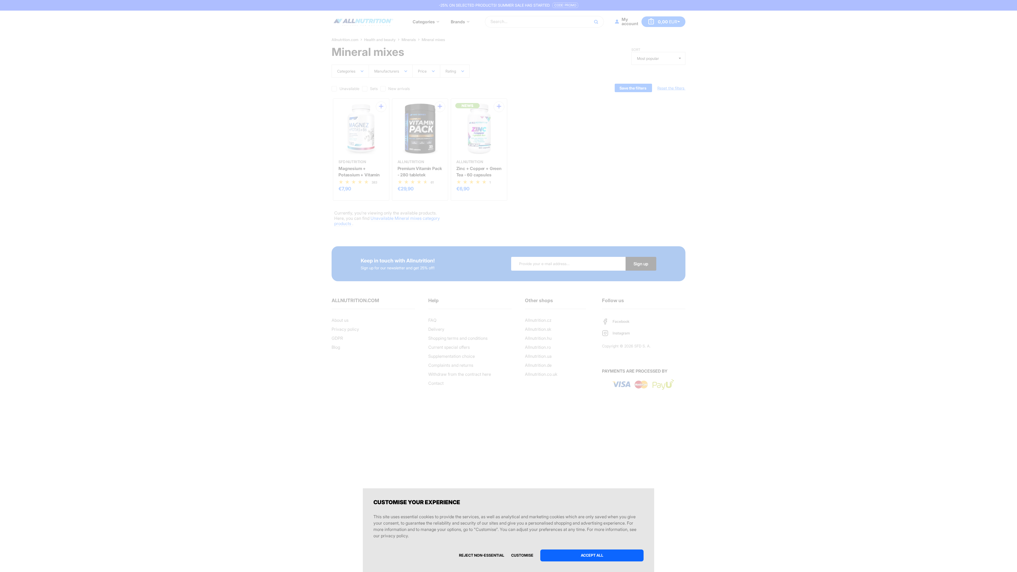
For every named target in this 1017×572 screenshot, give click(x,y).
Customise (522, 555)
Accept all (592, 555)
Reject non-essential (481, 555)
